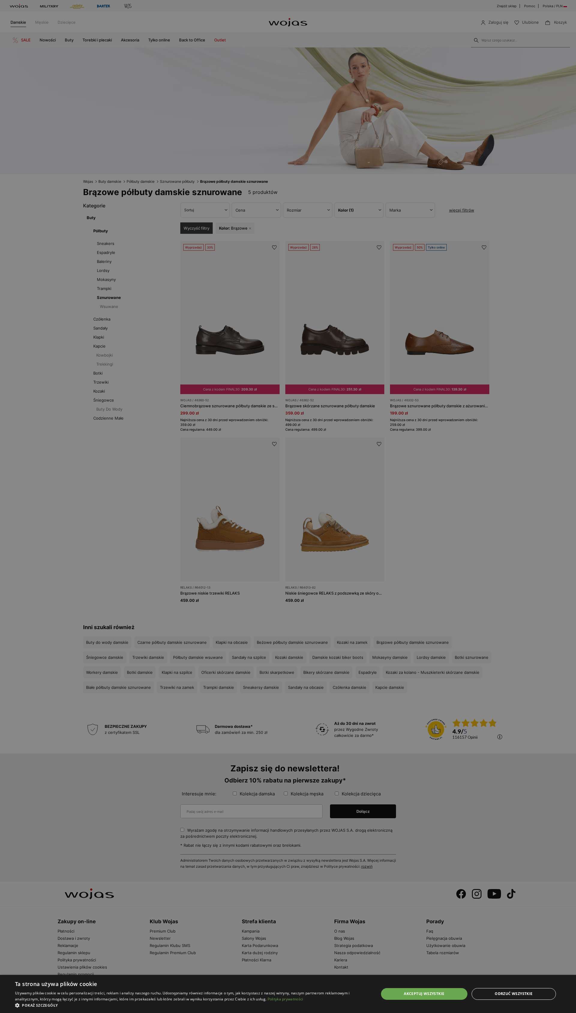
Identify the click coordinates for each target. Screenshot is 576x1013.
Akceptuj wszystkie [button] (424, 993)
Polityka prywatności (285, 999)
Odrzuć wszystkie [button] (513, 993)
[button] (191, 1005)
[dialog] (288, 506)
